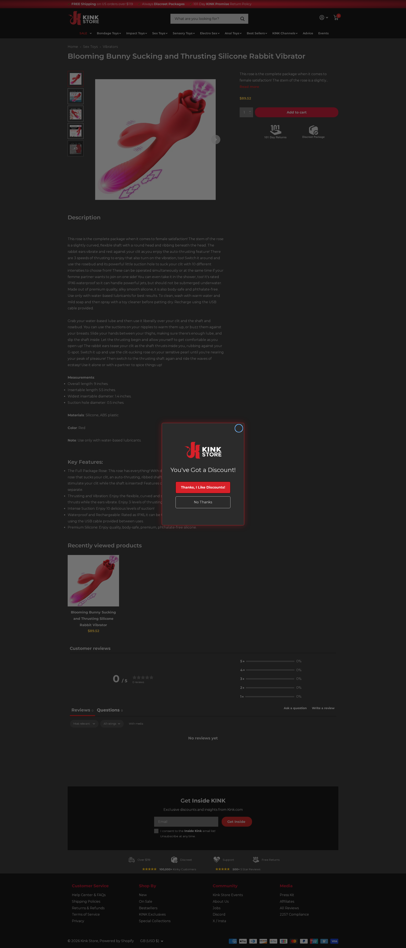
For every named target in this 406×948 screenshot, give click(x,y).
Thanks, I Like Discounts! (203, 487)
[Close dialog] (239, 428)
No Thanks (203, 502)
